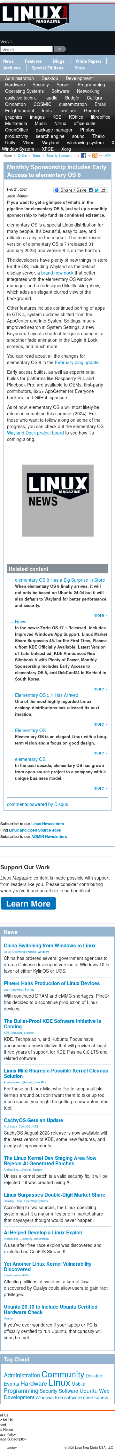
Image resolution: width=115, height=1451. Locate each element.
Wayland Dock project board (35, 432)
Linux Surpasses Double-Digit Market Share (54, 1194)
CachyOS (25, 1126)
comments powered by (37, 804)
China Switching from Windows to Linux (50, 945)
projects (29, 1032)
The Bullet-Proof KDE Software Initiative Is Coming (52, 1023)
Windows (43, 951)
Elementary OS (30, 730)
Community (63, 1373)
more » (101, 615)
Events (11, 1383)
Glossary (12, 1447)
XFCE (48, 149)
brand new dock (57, 272)
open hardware (13, 989)
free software (68, 1397)
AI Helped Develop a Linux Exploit (43, 1232)
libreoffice (101, 117)
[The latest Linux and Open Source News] (94, 155)
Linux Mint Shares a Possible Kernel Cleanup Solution (56, 1073)
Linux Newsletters (47, 823)
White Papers (89, 61)
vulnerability (41, 1238)
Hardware (33, 1383)
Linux (7, 951)
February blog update (77, 362)
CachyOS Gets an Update (33, 1120)
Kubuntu (17, 1032)
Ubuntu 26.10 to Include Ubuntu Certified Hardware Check (50, 1309)
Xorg (66, 149)
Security (37, 1169)
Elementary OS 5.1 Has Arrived (46, 695)
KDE (7, 1032)
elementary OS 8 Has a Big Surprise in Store (60, 580)
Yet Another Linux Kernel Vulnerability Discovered (48, 1266)
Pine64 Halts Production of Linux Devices (52, 983)
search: (6, 41)
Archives (11, 68)
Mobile (78, 1384)
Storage (29, 989)
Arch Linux (10, 1126)
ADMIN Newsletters (49, 836)
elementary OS (30, 759)
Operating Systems (24, 91)
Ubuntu (8, 1318)
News (8, 61)
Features (33, 61)
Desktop (9, 1201)
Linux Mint (40, 1082)
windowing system (85, 142)
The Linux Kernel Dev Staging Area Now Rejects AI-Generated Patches (50, 1160)
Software (60, 91)
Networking (88, 91)
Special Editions (48, 68)
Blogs (59, 61)
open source (95, 1397)
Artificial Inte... (12, 1169)
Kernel (27, 1082)
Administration (12, 1082)
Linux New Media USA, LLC (94, 1447)
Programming (21, 1390)
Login (107, 155)
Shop (80, 68)
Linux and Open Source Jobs (35, 830)
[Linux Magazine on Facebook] (83, 155)
